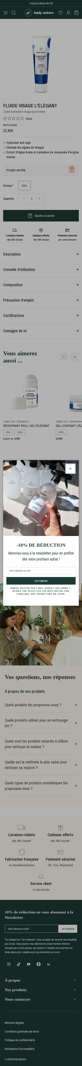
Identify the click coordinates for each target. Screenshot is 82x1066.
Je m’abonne (48, 581)
